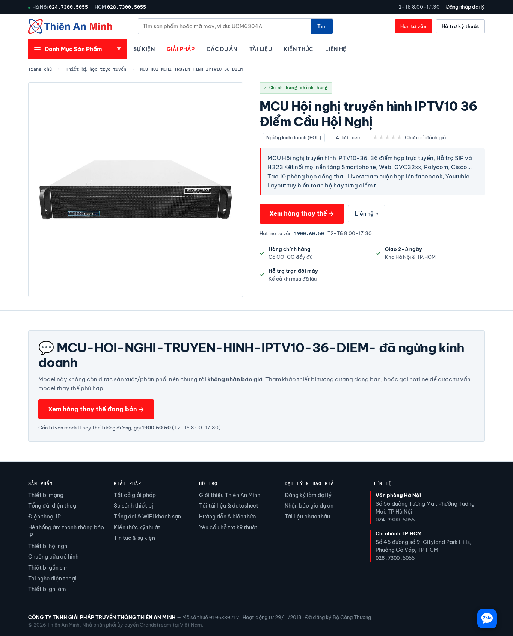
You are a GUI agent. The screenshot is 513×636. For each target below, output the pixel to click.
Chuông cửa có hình (53, 556)
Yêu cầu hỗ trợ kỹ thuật (228, 527)
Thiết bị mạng (45, 495)
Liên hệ (335, 49)
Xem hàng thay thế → (301, 213)
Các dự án (222, 49)
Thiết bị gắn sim (48, 567)
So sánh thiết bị (133, 505)
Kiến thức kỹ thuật (137, 527)
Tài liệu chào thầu (307, 516)
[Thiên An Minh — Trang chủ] (70, 26)
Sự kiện (144, 49)
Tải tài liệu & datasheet (228, 505)
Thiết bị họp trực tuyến (96, 69)
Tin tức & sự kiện (134, 538)
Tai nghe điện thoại (52, 578)
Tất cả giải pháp (135, 495)
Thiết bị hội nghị (48, 546)
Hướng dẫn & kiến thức (227, 516)
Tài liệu (260, 49)
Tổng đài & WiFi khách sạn (147, 516)
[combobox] (224, 26)
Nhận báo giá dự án (309, 505)
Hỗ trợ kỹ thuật (460, 26)
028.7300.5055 (126, 7)
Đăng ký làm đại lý (308, 495)
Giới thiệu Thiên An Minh (229, 495)
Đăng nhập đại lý (465, 7)
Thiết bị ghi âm (47, 589)
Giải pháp (181, 49)
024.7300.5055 (68, 7)
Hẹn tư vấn (413, 26)
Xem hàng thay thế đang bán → (96, 409)
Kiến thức (298, 49)
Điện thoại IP (44, 516)
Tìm (322, 26)
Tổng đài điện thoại (53, 505)
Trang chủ (40, 69)
